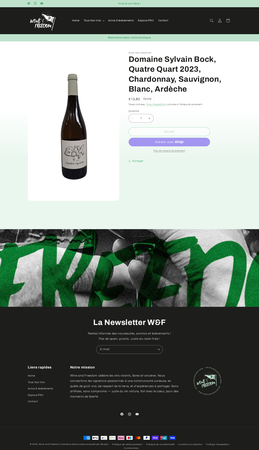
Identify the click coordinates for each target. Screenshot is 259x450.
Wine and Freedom (49, 444)
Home (31, 376)
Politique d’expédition (217, 444)
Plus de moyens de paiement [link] (169, 151)
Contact (33, 401)
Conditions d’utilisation (190, 444)
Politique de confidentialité (160, 444)
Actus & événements (40, 388)
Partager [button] (137, 161)
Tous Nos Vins (36, 382)
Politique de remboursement (127, 444)
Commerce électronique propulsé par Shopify (84, 444)
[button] (94, 20)
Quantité (134, 111)
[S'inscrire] (159, 349)
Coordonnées (131, 448)
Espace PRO (36, 395)
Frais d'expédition (156, 104)
